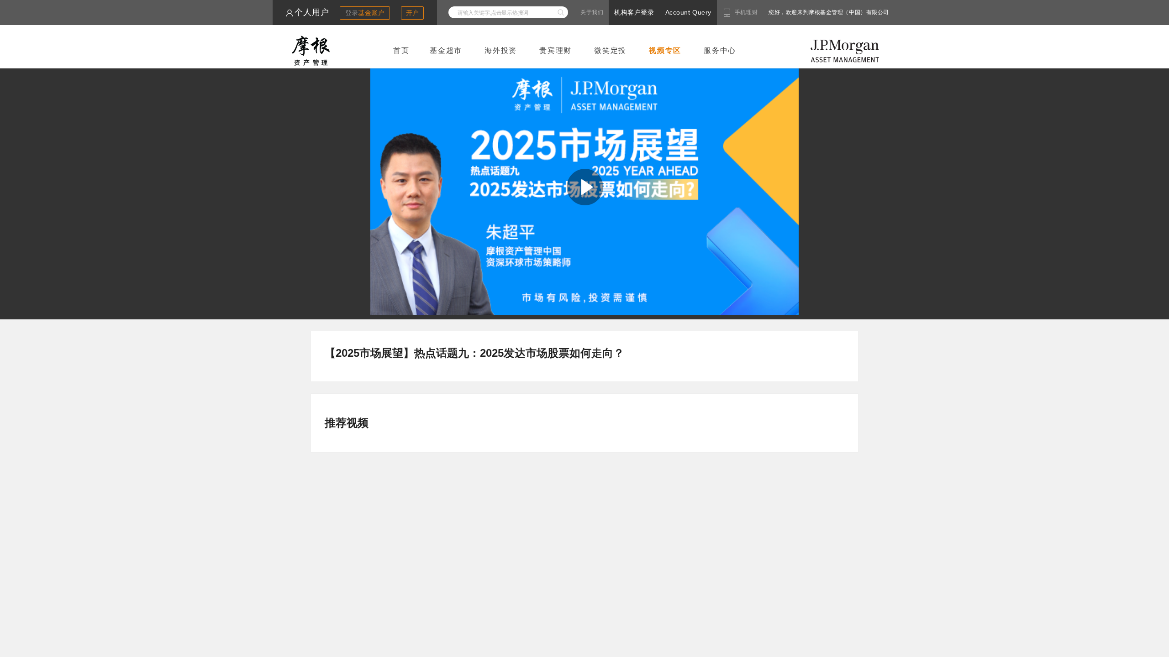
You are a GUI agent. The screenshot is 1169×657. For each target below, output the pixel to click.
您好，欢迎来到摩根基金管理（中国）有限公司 (800, 12)
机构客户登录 (634, 12)
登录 (365, 12)
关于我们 (591, 12)
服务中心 (720, 50)
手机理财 (746, 12)
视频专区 (665, 50)
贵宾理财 (555, 50)
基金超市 (446, 50)
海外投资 (500, 50)
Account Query (688, 12)
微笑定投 (610, 50)
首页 (401, 50)
